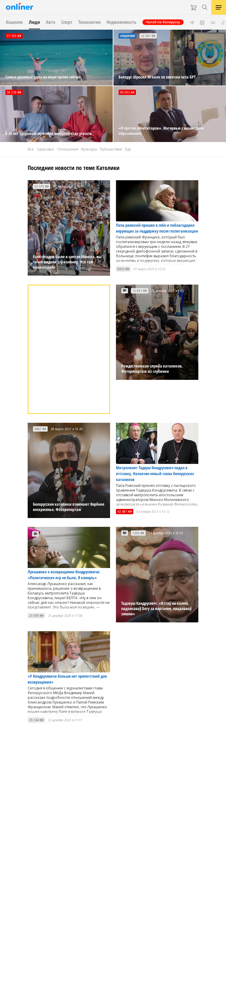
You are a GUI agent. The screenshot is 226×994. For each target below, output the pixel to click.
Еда (128, 149)
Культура (89, 149)
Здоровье (45, 149)
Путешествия (111, 149)
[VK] (213, 22)
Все (31, 149)
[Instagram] (202, 22)
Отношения (67, 149)
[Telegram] (192, 22)
